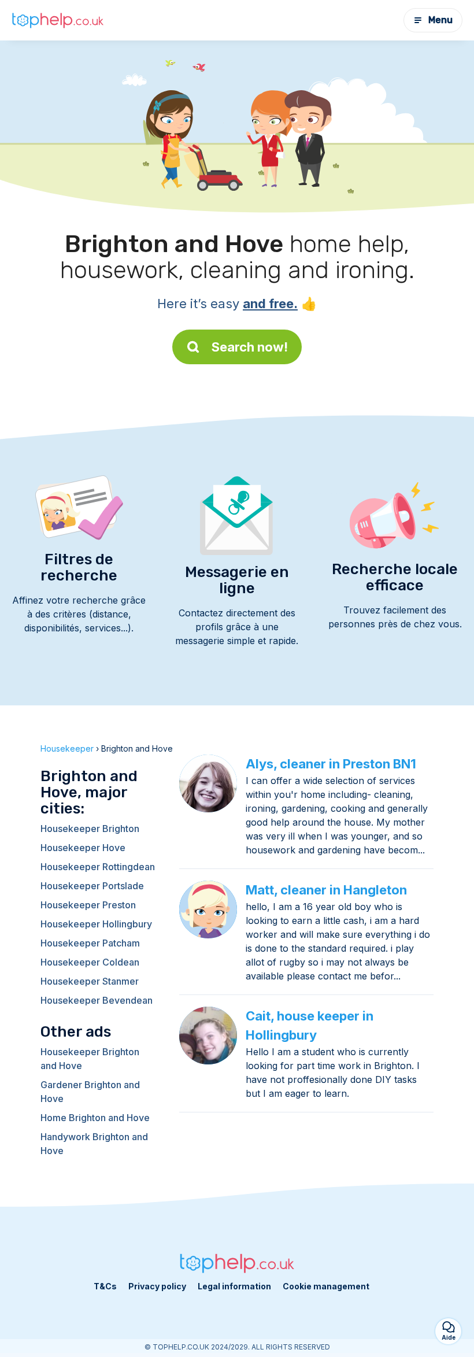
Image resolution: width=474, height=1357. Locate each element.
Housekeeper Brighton (89, 828)
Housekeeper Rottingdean (97, 866)
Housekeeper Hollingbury (96, 924)
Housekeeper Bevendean (96, 1000)
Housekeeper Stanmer (89, 981)
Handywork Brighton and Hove (94, 1143)
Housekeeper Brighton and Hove (89, 1058)
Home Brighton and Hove (95, 1117)
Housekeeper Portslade (92, 886)
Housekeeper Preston (88, 905)
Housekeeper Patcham (90, 943)
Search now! (250, 346)
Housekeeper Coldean (89, 962)
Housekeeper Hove (82, 847)
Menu (440, 19)
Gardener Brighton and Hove (90, 1091)
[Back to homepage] (58, 20)
